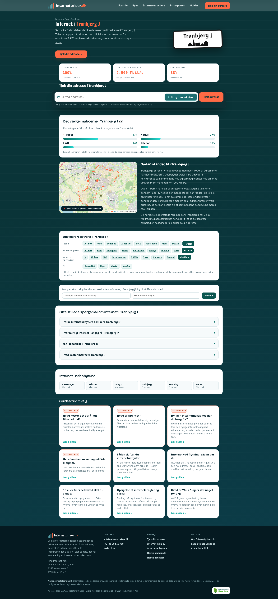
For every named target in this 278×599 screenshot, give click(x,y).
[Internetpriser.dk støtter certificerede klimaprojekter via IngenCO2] (221, 590)
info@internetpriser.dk (116, 539)
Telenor (165, 250)
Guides (194, 5)
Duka (145, 257)
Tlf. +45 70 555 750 (113, 543)
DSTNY (134, 257)
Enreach (157, 257)
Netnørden (138, 250)
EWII (138, 243)
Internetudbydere (154, 5)
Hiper (164, 243)
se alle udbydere (120, 271)
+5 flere (188, 243)
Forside (123, 5)
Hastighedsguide (156, 552)
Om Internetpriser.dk (203, 539)
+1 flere (188, 250)
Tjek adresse (211, 97)
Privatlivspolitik (200, 548)
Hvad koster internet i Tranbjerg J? (83, 355)
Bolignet (111, 243)
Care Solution (119, 257)
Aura (99, 243)
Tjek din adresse (217, 5)
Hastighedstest (155, 557)
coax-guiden (148, 208)
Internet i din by (156, 543)
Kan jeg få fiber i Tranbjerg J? (80, 344)
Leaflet (116, 211)
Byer (135, 5)
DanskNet (126, 243)
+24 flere (184, 257)
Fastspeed (151, 243)
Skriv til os (109, 548)
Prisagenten (177, 5)
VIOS (176, 250)
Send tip (208, 295)
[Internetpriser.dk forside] (67, 5)
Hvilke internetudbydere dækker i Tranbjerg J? (91, 322)
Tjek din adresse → (71, 54)
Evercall (171, 257)
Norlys (152, 250)
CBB (105, 257)
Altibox (88, 243)
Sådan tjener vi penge (203, 543)
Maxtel (176, 243)
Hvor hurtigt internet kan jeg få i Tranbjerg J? (90, 333)
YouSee (126, 266)
